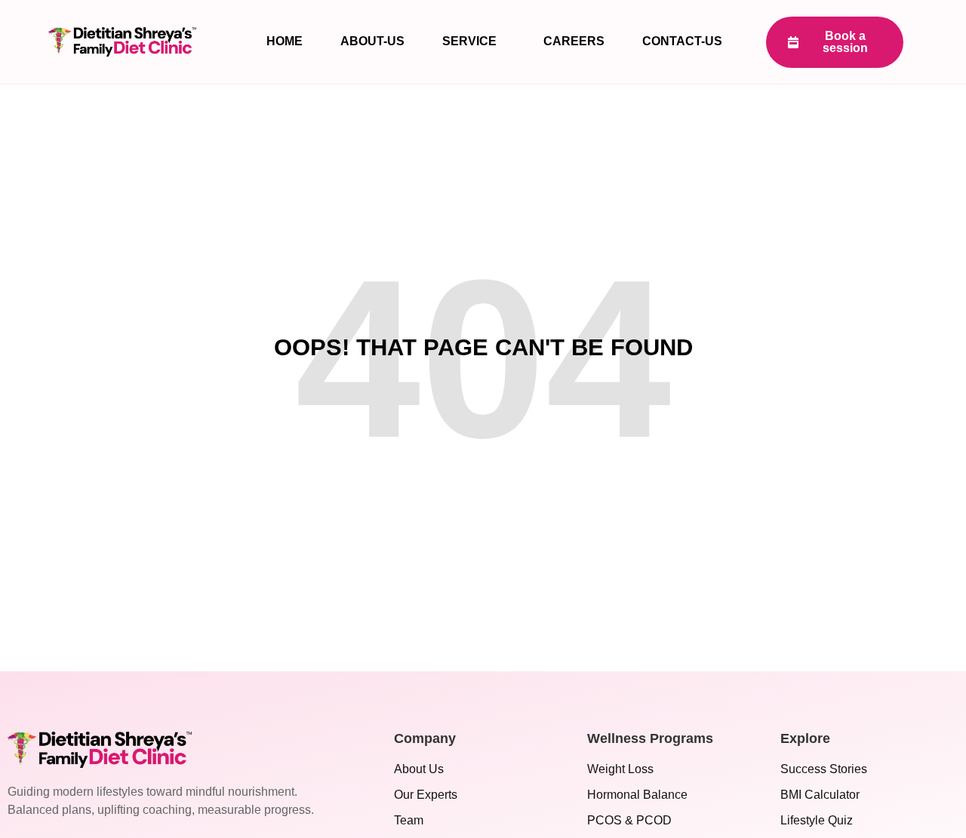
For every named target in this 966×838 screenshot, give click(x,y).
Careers (574, 41)
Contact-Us (682, 41)
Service (469, 41)
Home (284, 41)
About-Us (372, 41)
